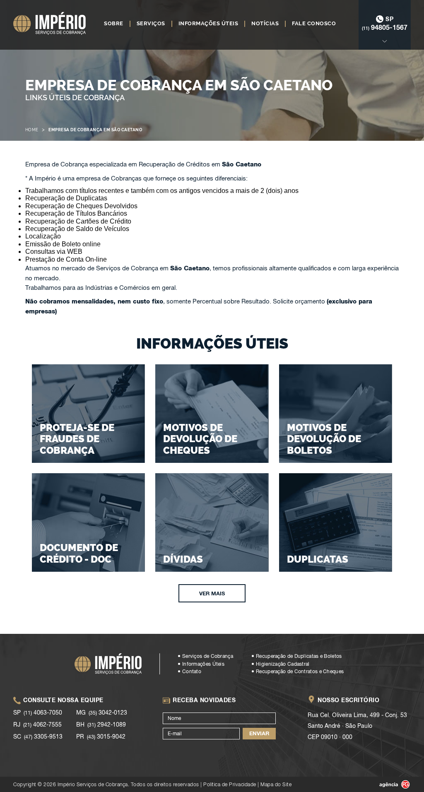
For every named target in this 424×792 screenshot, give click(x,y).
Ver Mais (212, 593)
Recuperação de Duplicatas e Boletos (299, 656)
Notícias (265, 23)
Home (32, 130)
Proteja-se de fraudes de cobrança (77, 438)
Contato (191, 671)
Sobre (113, 23)
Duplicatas (317, 559)
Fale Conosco (314, 23)
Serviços (151, 23)
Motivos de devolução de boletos (324, 438)
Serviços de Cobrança (207, 656)
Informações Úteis (208, 23)
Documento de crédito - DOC (79, 553)
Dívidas (183, 559)
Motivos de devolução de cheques (200, 438)
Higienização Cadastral (283, 664)
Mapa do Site (276, 784)
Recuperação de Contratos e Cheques (300, 671)
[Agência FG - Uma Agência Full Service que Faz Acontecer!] (388, 784)
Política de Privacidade (229, 784)
